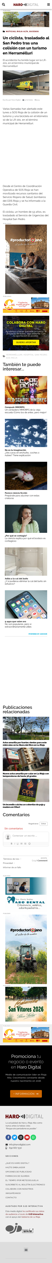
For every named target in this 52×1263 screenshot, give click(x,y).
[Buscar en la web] (3, 4)
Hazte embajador (15, 1167)
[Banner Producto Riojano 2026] (26, 292)
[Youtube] (27, 1137)
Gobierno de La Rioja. (30, 1217)
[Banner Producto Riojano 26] (26, 25)
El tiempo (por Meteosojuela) (22, 1180)
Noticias (11, 31)
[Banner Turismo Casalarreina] (26, 311)
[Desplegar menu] (48, 4)
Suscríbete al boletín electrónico (25, 1185)
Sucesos (34, 31)
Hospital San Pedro (35, 355)
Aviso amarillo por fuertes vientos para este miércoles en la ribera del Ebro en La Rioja (25, 743)
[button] (26, 1249)
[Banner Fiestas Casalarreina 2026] (26, 1019)
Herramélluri (14, 355)
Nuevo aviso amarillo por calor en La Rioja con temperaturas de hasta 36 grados (26, 774)
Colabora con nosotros (19, 1189)
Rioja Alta (22, 31)
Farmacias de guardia (18, 1176)
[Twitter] (14, 1137)
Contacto (11, 1198)
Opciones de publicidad (19, 1172)
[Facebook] (8, 1137)
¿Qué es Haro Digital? (17, 1163)
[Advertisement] (26, 155)
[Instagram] (21, 1137)
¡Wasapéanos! (13, 1193)
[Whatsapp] (33, 1137)
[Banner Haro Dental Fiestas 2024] (26, 910)
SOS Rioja (11, 358)
